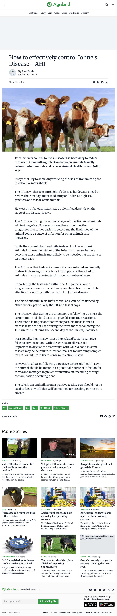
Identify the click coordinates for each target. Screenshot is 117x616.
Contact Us (47, 612)
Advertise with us (93, 612)
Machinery (74, 13)
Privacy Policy (77, 612)
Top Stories (33, 13)
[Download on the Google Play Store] (107, 604)
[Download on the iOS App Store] (90, 604)
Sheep (64, 13)
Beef (50, 13)
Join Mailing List (48, 601)
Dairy (43, 13)
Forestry (85, 13)
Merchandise (107, 612)
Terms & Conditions (62, 612)
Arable (57, 13)
